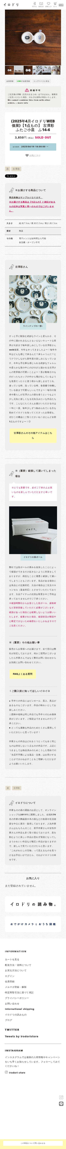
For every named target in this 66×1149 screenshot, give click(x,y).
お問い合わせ (12, 1004)
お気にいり (48, 6)
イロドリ (11, 4)
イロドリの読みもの (16, 1015)
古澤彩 (16, 169)
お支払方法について (16, 970)
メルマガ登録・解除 (16, 987)
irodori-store (17, 1073)
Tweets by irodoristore (21, 1036)
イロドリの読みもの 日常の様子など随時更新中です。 (21, 900)
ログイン (34, 6)
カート (55, 6)
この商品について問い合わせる (33, 1143)
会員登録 (9, 81)
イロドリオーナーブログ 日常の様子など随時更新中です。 (21, 920)
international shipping (19, 1009)
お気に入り (35, 155)
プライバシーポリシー (17, 998)
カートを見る (12, 959)
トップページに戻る (41, 81)
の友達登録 (23, 81)
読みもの (41, 6)
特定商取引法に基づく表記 (19, 992)
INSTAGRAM (14, 1051)
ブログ (8, 1020)
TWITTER (12, 1030)
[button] (19, 37)
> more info (22, 103)
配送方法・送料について (18, 965)
